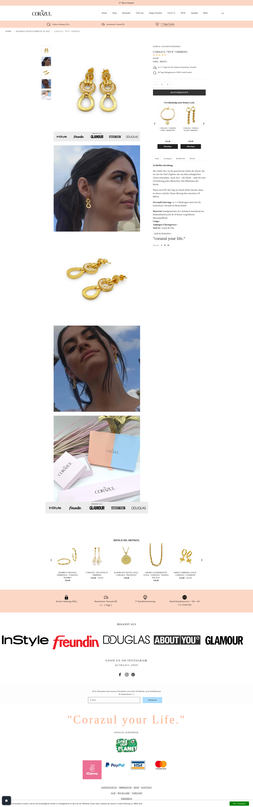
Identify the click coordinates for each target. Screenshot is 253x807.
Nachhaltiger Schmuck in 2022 (33, 31)
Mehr (205, 13)
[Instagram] (126, 674)
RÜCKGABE (124, 793)
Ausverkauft (179, 92)
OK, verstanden (239, 804)
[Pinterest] (168, 245)
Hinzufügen (168, 146)
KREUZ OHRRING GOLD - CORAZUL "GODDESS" (185, 573)
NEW (183, 13)
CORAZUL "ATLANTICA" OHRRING (97, 573)
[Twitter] (165, 245)
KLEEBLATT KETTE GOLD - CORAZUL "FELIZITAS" (126, 573)
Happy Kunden (155, 13)
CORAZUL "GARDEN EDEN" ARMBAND (168, 129)
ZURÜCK (156, 46)
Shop (114, 13)
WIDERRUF (126, 799)
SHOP (136, 787)
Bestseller (126, 13)
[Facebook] (161, 245)
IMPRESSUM (125, 787)
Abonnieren (152, 700)
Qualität (194, 13)
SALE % (171, 13)
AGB (113, 793)
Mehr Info (138, 804)
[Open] (6, 800)
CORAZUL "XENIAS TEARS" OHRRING (190, 129)
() (223, 13)
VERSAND (137, 793)
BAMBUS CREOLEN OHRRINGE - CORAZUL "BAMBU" (67, 575)
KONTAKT (146, 787)
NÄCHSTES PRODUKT (171, 46)
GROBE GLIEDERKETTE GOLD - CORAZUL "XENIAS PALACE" (156, 575)
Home (104, 13)
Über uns (139, 13)
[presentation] (155, 124)
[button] (160, 55)
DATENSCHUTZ (109, 787)
